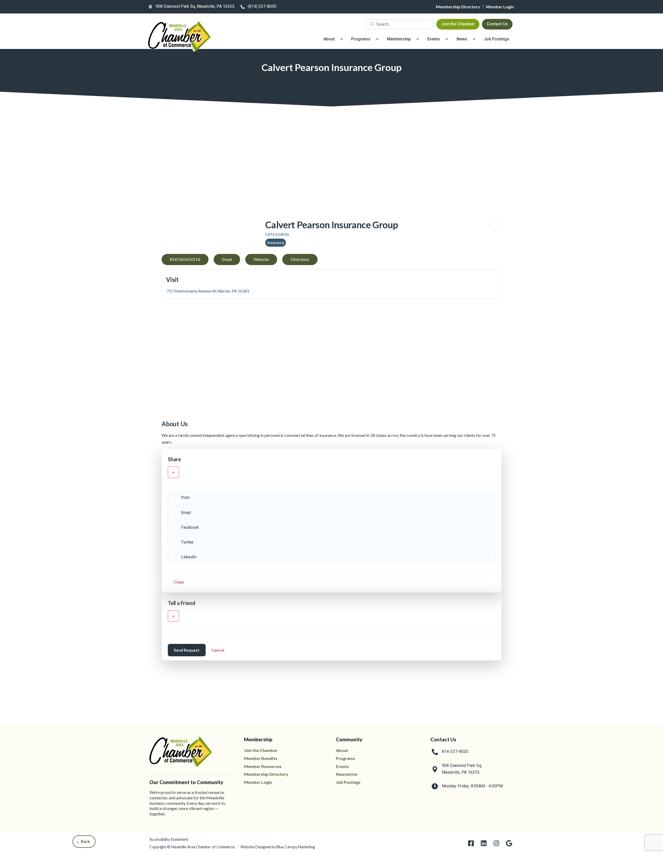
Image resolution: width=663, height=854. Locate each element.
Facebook (190, 527)
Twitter (187, 542)
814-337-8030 (455, 751)
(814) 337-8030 (262, 6)
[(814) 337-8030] (242, 7)
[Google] (509, 843)
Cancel (218, 650)
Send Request (186, 650)
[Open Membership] (417, 39)
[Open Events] (446, 39)
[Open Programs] (377, 39)
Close (179, 582)
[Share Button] (495, 224)
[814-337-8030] (435, 752)
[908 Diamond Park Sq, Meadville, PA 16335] (150, 7)
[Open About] (341, 39)
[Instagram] (496, 843)
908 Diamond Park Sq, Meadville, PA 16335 (195, 6)
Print (185, 497)
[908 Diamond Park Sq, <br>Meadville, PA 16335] (435, 769)
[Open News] (474, 39)
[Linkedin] (483, 843)
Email (186, 512)
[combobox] (400, 24)
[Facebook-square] (470, 843)
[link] (190, 7)
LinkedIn (189, 556)
